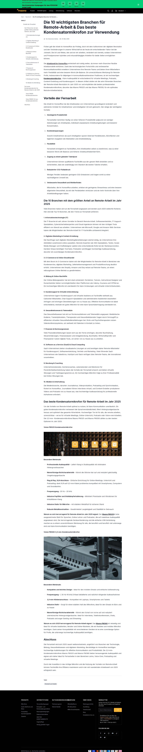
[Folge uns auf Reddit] (105, 737)
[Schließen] (138, 4)
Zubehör (23, 716)
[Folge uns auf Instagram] (109, 733)
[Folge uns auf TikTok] (117, 733)
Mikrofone (24, 704)
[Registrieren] (118, 710)
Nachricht (28, 17)
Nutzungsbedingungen (43, 711)
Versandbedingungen (43, 704)
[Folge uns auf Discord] (101, 737)
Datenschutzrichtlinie (42, 714)
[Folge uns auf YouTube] (113, 733)
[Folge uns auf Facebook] (101, 733)
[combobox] (122, 10)
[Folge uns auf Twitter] (105, 733)
